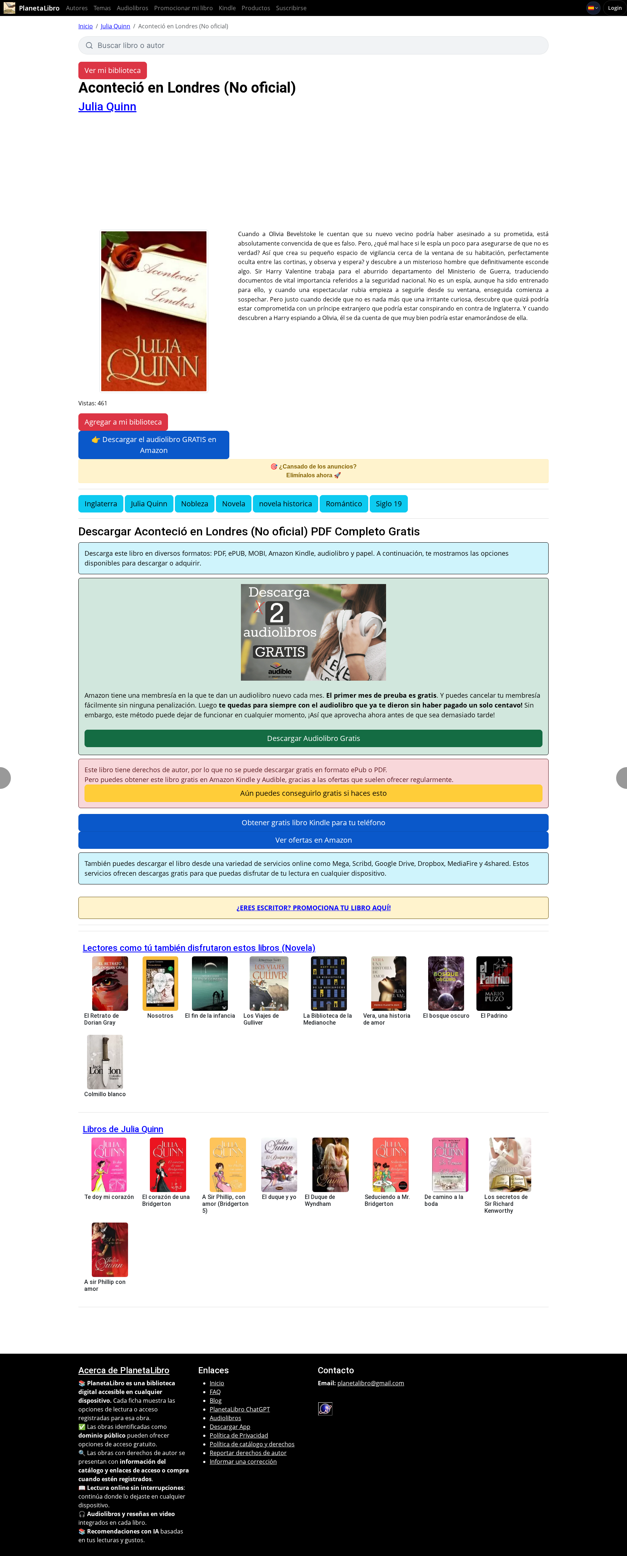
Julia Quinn (115, 26)
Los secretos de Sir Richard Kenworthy (506, 1204)
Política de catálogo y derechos (252, 1444)
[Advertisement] (313, 175)
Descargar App (230, 1427)
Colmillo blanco (105, 1094)
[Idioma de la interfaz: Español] (593, 8)
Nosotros (160, 1015)
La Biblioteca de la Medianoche (327, 1019)
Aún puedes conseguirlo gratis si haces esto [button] (313, 793)
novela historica (285, 503)
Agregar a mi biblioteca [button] (123, 422)
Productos (256, 8)
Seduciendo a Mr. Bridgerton (387, 1200)
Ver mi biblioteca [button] (113, 70)
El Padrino (494, 1015)
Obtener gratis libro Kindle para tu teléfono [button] (313, 822)
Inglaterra (101, 503)
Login (615, 7)
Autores (77, 8)
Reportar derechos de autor (248, 1453)
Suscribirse (291, 8)
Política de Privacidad (239, 1435)
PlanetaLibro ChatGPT (240, 1409)
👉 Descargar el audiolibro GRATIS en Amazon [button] (153, 444)
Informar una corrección (243, 1462)
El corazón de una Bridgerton (166, 1200)
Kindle (227, 8)
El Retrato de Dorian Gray (101, 1019)
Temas (102, 8)
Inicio (85, 26)
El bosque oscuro (446, 1015)
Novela (233, 503)
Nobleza (194, 503)
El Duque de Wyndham (320, 1200)
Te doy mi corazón (109, 1197)
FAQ (215, 1392)
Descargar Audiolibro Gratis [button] (313, 738)
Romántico (344, 503)
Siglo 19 (389, 503)
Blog (216, 1401)
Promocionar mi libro (183, 8)
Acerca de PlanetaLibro (123, 1370)
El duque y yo (279, 1197)
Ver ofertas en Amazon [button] (313, 840)
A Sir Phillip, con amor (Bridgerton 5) (225, 1204)
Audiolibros (132, 8)
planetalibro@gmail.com (370, 1383)
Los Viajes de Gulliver (261, 1019)
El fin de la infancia (210, 1015)
